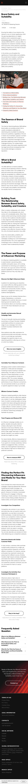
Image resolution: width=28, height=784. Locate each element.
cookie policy (4, 782)
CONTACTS (5, 720)
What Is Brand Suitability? (10, 95)
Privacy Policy (6, 700)
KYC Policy (5, 702)
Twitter (4, 738)
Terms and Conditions (8, 715)
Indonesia (10, 748)
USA (8, 750)
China (13, 752)
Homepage (4, 8)
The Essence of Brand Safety (11, 92)
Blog (9, 8)
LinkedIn (4, 733)
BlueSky (4, 741)
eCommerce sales (6, 40)
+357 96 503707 (6, 725)
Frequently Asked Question (10, 110)
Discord (4, 736)
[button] (14, 683)
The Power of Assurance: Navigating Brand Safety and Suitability (13, 10)
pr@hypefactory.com (7, 723)
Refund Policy (5, 707)
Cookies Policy (6, 705)
